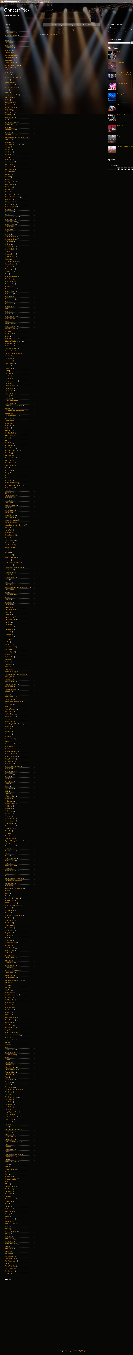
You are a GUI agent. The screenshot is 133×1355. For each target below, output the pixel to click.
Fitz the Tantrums (10, 386)
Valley (7, 1184)
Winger (7, 1251)
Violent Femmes (10, 1199)
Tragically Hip (9, 1149)
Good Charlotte (10, 435)
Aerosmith (8, 50)
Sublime (7, 1045)
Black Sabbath (9, 169)
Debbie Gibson (9, 291)
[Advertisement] (20, 1312)
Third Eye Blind (10, 1114)
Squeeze (7, 1012)
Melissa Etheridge (10, 684)
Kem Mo (7, 575)
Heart (6, 478)
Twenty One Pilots (11, 1161)
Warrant (7, 1216)
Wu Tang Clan (9, 1256)
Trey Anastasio (9, 1156)
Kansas (7, 560)
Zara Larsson (9, 1271)
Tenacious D (9, 1074)
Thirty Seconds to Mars (12, 1117)
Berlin (6, 127)
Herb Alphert (9, 480)
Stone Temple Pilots (11, 1032)
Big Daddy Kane (10, 134)
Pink (6, 843)
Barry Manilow (9, 112)
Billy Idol (7, 147)
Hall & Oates (9, 470)
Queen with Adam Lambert (13, 878)
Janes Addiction (10, 515)
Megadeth (8, 679)
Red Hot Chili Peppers (12, 898)
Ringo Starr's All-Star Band (13, 915)
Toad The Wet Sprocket (12, 1129)
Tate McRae (9, 1062)
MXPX (7, 741)
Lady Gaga (8, 604)
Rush (6, 938)
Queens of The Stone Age (13, 880)
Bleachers (8, 174)
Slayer (7, 985)
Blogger (83, 1351)
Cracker (7, 259)
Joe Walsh (8, 542)
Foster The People (11, 400)
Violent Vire (8, 1201)
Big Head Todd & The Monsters (15, 137)
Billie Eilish (8, 142)
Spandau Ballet (10, 1007)
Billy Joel (7, 149)
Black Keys (8, 164)
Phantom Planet (10, 826)
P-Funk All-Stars (10, 796)
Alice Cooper (9, 60)
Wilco (6, 1246)
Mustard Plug (9, 739)
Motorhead (8, 734)
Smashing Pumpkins (11, 995)
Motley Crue (9, 731)
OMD (6, 791)
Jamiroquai (8, 512)
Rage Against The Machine (13, 888)
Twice (6, 1164)
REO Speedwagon (11, 903)
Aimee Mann (9, 52)
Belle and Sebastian (11, 122)
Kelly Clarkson (9, 572)
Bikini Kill (7, 139)
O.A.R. (7, 779)
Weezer (7, 1229)
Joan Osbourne (10, 540)
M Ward (7, 654)
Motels (7, 729)
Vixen (6, 1204)
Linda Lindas (9, 627)
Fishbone (8, 383)
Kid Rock (7, 582)
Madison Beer (9, 657)
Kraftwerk (8, 599)
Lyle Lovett (8, 649)
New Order (8, 769)
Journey (7, 552)
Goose (7, 438)
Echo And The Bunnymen (13, 341)
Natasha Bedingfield (11, 751)
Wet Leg (7, 1234)
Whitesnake (8, 1241)
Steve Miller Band (10, 1017)
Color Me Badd (10, 249)
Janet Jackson (9, 517)
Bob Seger (8, 187)
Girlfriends (8, 425)
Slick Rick (8, 990)
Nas (6, 749)
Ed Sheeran (8, 343)
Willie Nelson (9, 1248)
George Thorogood (11, 415)
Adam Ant (8, 45)
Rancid (7, 893)
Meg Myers (8, 677)
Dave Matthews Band (12, 276)
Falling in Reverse (11, 381)
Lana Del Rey (9, 607)
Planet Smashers (10, 851)
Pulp (6, 873)
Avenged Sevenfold (11, 95)
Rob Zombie (9, 918)
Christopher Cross (11, 239)
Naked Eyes (9, 746)
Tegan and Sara (10, 1072)
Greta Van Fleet (10, 458)
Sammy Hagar (9, 950)
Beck (6, 119)
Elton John (8, 361)
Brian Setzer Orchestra (12, 197)
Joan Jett (8, 537)
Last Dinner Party (10, 609)
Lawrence (8, 614)
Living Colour (9, 637)
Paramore (8, 798)
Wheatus (7, 1236)
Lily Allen (7, 622)
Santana (7, 953)
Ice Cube (8, 490)
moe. (6, 719)
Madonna (8, 662)
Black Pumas (9, 167)
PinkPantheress (10, 846)
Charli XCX (8, 226)
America (7, 75)
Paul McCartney (10, 803)
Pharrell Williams (10, 828)
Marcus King (9, 664)
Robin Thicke (9, 920)
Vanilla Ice (8, 1191)
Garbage (7, 408)
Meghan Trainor (10, 681)
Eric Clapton (9, 373)
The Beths (8, 1082)
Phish (6, 836)
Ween (7, 1226)
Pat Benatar (8, 801)
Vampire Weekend (11, 1186)
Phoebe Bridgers (10, 838)
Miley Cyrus (8, 704)
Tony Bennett (9, 1139)
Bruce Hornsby (9, 204)
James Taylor (9, 510)
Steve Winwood (10, 1020)
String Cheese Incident (12, 1035)
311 (6, 30)
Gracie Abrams (9, 448)
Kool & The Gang (10, 594)
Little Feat (8, 634)
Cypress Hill (8, 271)
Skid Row (8, 982)
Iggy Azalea (8, 493)
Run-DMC (8, 935)
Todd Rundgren (10, 1132)
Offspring (8, 783)
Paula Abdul (8, 811)
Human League (10, 488)
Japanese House (10, 522)
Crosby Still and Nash (12, 261)
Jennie (7, 527)
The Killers (8, 1094)
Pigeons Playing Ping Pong (13, 841)
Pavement (8, 813)
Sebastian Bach (10, 962)
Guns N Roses (9, 463)
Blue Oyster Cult (10, 182)
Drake (7, 321)
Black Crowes (9, 162)
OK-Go (7, 786)
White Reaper (9, 1238)
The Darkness (9, 1087)
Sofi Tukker (8, 997)
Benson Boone (9, 124)
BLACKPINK (9, 172)
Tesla (6, 1077)
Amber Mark (9, 72)
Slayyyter (8, 987)
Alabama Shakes (10, 55)
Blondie (7, 179)
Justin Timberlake (10, 557)
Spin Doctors (9, 1010)
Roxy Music (8, 933)
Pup (6, 875)
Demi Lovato (9, 296)
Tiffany (7, 1124)
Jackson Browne (10, 505)
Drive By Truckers (10, 326)
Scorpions (8, 960)
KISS (6, 592)
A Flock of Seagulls (11, 35)
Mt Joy (7, 736)
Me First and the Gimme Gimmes (16, 674)
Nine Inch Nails (10, 771)
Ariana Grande (9, 85)
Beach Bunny (9, 117)
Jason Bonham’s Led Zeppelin (15, 525)
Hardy (7, 475)
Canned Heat (9, 219)
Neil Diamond (9, 761)
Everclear (8, 376)
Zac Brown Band (10, 1268)
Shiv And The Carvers (12, 970)
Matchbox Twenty (10, 672)
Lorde (7, 642)
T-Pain (7, 1060)
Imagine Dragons (10, 495)
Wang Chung (9, 1211)
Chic (6, 231)
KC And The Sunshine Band (14, 567)
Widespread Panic (11, 1243)
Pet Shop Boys (9, 818)
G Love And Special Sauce (13, 405)
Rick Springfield (10, 910)
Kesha (7, 580)
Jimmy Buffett (9, 532)
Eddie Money (9, 346)
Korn (6, 597)
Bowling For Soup (10, 194)
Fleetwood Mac (10, 393)
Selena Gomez (9, 965)
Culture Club (9, 266)
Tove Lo (7, 1146)
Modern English (10, 714)
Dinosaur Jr (8, 306)
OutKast (7, 793)
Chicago (7, 234)
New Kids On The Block (12, 766)
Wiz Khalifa (8, 1253)
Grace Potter (9, 445)
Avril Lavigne (9, 97)
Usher (7, 1181)
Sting (6, 1030)
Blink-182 (8, 177)
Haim (6, 468)
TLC (6, 1127)
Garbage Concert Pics (124, 94)
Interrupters (8, 498)
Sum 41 (7, 1057)
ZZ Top (7, 1273)
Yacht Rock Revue (11, 1258)
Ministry (7, 706)
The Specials (9, 1104)
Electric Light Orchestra (12, 353)
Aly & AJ (7, 70)
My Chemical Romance (12, 744)
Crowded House (10, 264)
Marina (7, 667)
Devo (6, 301)
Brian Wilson (9, 199)
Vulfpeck (7, 1206)
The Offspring (9, 1099)
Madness (8, 659)
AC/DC (7, 40)
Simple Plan (8, 975)
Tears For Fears (10, 1067)
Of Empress (8, 781)
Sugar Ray (8, 1047)
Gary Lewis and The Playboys (14, 410)
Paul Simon (8, 806)
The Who (8, 1109)
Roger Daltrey (9, 925)
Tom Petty (8, 1134)
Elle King (7, 356)
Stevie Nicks (9, 1025)
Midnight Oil (8, 699)
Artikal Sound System (12, 87)
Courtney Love (9, 256)
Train (6, 1151)
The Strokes (9, 1107)
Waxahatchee (9, 1221)
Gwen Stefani (9, 465)
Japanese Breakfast (11, 520)
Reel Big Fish (9, 900)
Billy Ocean (8, 152)
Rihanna (7, 913)
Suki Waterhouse (10, 1055)
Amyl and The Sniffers (12, 77)
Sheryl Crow (9, 967)
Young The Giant (10, 1266)
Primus (7, 863)
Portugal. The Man (11, 858)
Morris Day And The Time (13, 724)
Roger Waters (9, 928)
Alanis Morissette (10, 57)
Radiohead (8, 885)
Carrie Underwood (11, 222)
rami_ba (69, 1351)
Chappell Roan (9, 224)
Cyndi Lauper (9, 269)
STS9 (6, 1037)
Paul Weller (8, 808)
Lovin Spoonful (9, 647)
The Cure (8, 1084)
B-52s (7, 100)
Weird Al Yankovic (10, 1231)
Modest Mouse (9, 716)
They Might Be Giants (12, 1112)
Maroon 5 (8, 669)
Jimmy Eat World (10, 535)
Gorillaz (7, 440)
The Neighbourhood (11, 1097)
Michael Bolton (9, 696)
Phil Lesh (8, 833)
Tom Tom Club (9, 1137)
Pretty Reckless (10, 861)
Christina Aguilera (10, 236)
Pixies (7, 848)
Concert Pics (17, 9)
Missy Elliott (8, 711)
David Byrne (9, 279)
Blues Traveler (9, 184)
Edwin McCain (9, 351)
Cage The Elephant (11, 217)
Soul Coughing (9, 1000)
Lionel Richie (9, 629)
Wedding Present (10, 1224)
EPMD (7, 371)
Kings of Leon (9, 589)
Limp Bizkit (8, 624)
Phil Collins (8, 831)
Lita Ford (8, 632)
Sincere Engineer (10, 977)
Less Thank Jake (10, 619)
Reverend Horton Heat (12, 905)
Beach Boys (8, 115)
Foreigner (8, 398)
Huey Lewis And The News (13, 485)
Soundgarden (9, 1002)
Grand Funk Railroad (11, 450)
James (7, 507)
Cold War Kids (9, 241)
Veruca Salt (8, 1194)
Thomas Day (9, 1119)
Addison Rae (9, 47)
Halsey (7, 473)
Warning (7, 1214)
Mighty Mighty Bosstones (13, 701)
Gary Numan (9, 413)
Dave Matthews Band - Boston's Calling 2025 (124, 73)
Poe (6, 853)
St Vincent (8, 1015)
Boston (7, 192)
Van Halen (8, 1189)
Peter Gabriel (9, 823)
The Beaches (9, 1079)
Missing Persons (10, 709)
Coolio (7, 251)
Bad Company (9, 102)
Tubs (6, 1159)
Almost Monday (10, 67)
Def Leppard (9, 294)
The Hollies (8, 1092)
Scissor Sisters (9, 957)
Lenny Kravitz (9, 617)
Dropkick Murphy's (11, 328)
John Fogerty (9, 545)
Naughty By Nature (11, 756)
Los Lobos (8, 644)
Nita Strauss (9, 774)
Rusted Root (9, 940)
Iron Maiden (9, 500)
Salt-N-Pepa (9, 945)
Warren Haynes (10, 1219)
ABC (6, 37)
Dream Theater (10, 323)
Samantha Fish (10, 948)
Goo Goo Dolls (9, 433)
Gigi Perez (8, 418)
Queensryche (9, 883)
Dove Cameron (10, 318)
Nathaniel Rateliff (10, 754)
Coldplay (7, 244)
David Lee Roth (10, 284)
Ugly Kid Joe (9, 1176)
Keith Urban (8, 570)
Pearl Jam (8, 816)
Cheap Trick (9, 229)
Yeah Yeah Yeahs (10, 1261)
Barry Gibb (8, 110)
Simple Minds (9, 972)
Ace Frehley (9, 42)
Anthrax (7, 80)
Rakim (7, 890)
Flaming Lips (9, 388)
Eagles (7, 336)
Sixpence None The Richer (13, 980)
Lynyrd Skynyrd (10, 652)
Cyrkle (7, 274)
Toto (6, 1144)
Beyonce (7, 132)
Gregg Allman (9, 455)
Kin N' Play (8, 584)
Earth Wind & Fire (10, 338)
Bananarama (9, 105)
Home (71, 30)
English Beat (9, 368)
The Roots (8, 1102)
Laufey (7, 612)
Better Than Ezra (10, 129)
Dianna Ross (9, 304)
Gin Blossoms (9, 420)
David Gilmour (9, 281)
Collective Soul (9, 246)
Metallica (7, 691)
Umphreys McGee (11, 1179)
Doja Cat (7, 313)
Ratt (6, 895)
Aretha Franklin (10, 82)
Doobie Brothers (10, 316)
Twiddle (7, 1166)
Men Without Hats (10, 689)
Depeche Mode (10, 299)
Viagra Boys (9, 1196)
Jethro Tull (8, 530)
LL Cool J (8, 639)
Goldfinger (8, 430)
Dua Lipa (8, 331)
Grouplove (8, 460)
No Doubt (8, 776)
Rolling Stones (9, 930)
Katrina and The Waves (12, 562)
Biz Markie (8, 159)
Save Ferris (8, 955)
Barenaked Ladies (11, 107)
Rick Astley (8, 908)
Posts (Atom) (53, 34)
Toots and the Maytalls (12, 1141)
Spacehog (8, 1005)
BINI (6, 157)
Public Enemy (9, 868)
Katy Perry (8, 565)
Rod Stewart (9, 923)
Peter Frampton (10, 821)
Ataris (6, 92)
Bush (6, 214)
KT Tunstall (8, 602)
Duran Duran (9, 333)
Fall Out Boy (9, 378)
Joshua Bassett (10, 547)
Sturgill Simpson (10, 1040)
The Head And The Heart (13, 1089)
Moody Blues (9, 721)
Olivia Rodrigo (9, 788)
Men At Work (9, 686)
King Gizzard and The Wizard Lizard (16, 587)
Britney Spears (9, 202)
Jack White (8, 503)
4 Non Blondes (9, 32)
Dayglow (7, 286)
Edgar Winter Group (11, 348)
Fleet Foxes (8, 391)
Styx (6, 1042)
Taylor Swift (8, 1064)
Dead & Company (10, 289)
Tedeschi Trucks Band (12, 1069)
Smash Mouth (9, 992)
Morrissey (8, 726)
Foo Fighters (9, 396)
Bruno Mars (8, 209)
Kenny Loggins (9, 577)
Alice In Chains (9, 62)
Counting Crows (10, 254)
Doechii (7, 311)
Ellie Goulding (9, 358)
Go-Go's (7, 428)
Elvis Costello (9, 363)
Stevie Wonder (9, 1027)
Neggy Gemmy (10, 759)
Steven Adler (9, 1022)
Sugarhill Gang (9, 1050)
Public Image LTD (10, 870)
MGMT (7, 694)
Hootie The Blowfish (11, 483)
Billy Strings (8, 154)
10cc (6, 27)
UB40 (6, 1174)
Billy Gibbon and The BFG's (14, 144)
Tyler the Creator (10, 1169)
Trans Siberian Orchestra (13, 1154)
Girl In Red (8, 423)
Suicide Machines (10, 1052)
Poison (7, 856)
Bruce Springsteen (11, 207)
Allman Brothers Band (12, 65)
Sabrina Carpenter (11, 943)
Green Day (8, 453)
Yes (6, 1263)
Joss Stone (8, 550)
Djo (6, 308)
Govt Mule (8, 443)
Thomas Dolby (9, 1122)
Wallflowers (8, 1209)
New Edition (8, 764)
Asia (6, 90)
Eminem (7, 366)
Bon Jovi (7, 189)
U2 (6, 1171)
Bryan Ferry (8, 212)
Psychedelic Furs (10, 865)
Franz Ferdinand (10, 403)
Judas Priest (9, 555)
